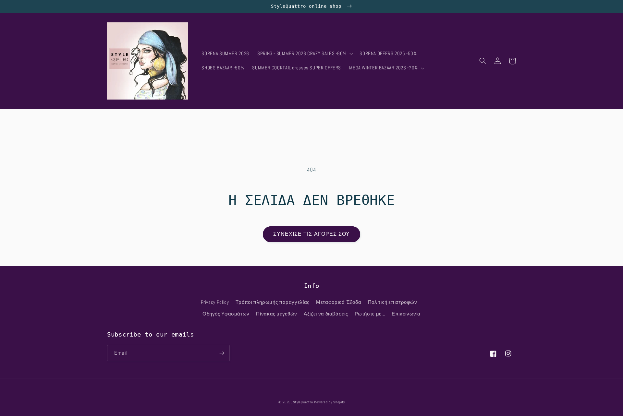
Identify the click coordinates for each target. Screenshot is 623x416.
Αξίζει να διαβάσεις (326, 314)
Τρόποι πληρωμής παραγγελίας (273, 302)
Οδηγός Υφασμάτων (226, 314)
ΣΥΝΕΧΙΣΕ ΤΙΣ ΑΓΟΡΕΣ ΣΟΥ (311, 234)
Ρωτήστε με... (370, 314)
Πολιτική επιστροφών (392, 302)
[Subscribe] (221, 353)
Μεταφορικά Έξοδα (338, 302)
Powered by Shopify (329, 402)
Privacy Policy (215, 302)
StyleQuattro (303, 402)
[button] (304, 54)
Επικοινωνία (406, 314)
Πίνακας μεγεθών (276, 314)
